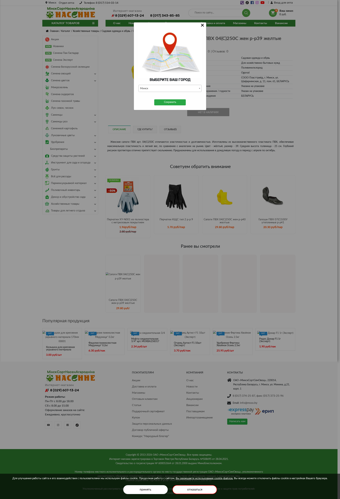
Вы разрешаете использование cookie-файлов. (204, 478)
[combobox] (170, 88)
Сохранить (170, 102)
